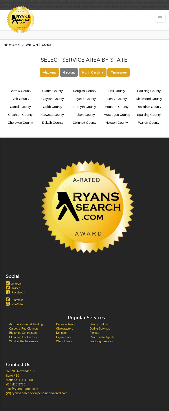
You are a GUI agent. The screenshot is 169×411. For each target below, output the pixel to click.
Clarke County (52, 91)
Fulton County (84, 114)
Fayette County (84, 99)
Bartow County (20, 91)
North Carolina (92, 72)
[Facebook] (8, 292)
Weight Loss (64, 341)
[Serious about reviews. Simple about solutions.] (19, 27)
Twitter (16, 288)
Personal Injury (65, 324)
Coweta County (52, 114)
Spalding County (149, 114)
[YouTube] (8, 304)
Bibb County (20, 99)
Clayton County (52, 99)
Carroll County (20, 107)
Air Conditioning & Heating (26, 324)
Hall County (116, 91)
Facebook (18, 292)
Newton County (116, 122)
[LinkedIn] (8, 283)
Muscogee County (116, 114)
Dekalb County (52, 122)
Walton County (149, 122)
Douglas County (84, 91)
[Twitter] (8, 287)
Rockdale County (149, 107)
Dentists (61, 332)
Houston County (117, 107)
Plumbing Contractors (23, 337)
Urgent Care (63, 337)
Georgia (69, 72)
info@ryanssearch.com (22, 389)
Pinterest (17, 300)
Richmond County (149, 99)
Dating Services (100, 328)
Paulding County (149, 91)
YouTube (17, 304)
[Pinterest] (8, 299)
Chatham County (20, 114)
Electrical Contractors (23, 332)
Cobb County (52, 107)
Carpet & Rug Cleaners (24, 328)
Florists (94, 332)
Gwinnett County (85, 122)
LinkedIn (16, 283)
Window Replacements (23, 341)
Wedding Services (101, 341)
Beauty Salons (99, 324)
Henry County (117, 99)
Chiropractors (64, 328)
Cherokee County (20, 122)
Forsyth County (84, 107)
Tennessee (119, 72)
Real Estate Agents (102, 337)
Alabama (49, 72)
